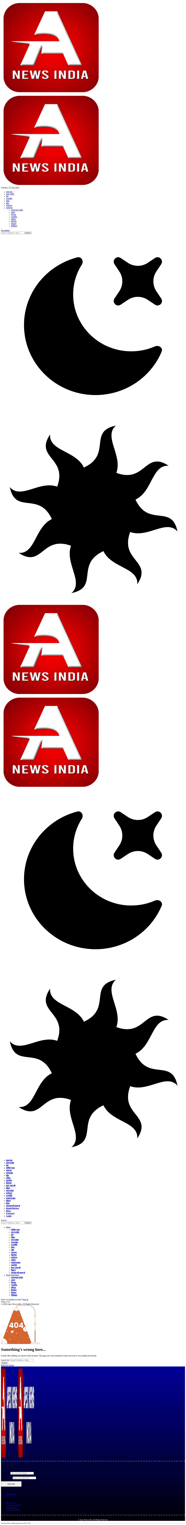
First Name (5, 1473)
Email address (7, 1478)
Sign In (25, 1299)
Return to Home (7, 1365)
